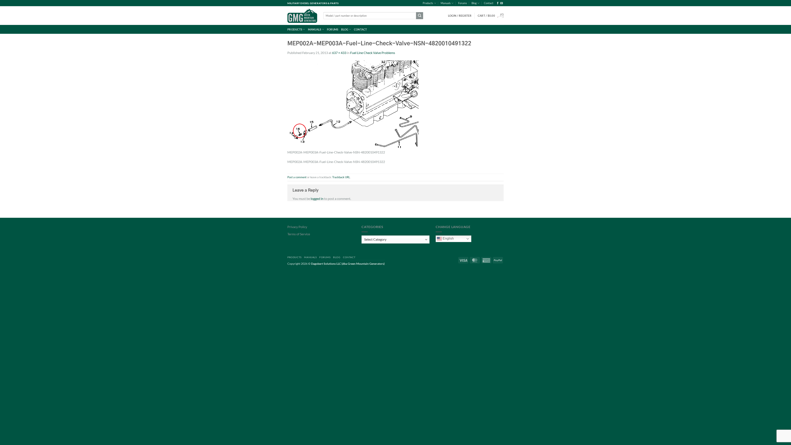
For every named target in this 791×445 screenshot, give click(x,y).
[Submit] (419, 15)
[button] (491, 15)
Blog (474, 3)
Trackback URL (341, 177)
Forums (462, 3)
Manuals (446, 3)
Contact (488, 3)
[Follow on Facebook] (497, 3)
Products (428, 3)
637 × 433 (339, 53)
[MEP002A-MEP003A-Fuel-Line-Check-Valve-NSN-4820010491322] (353, 105)
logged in (317, 198)
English (448, 238)
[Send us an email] (501, 3)
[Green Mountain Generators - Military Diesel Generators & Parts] (302, 15)
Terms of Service (298, 234)
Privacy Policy (297, 227)
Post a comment (297, 177)
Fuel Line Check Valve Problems (372, 53)
